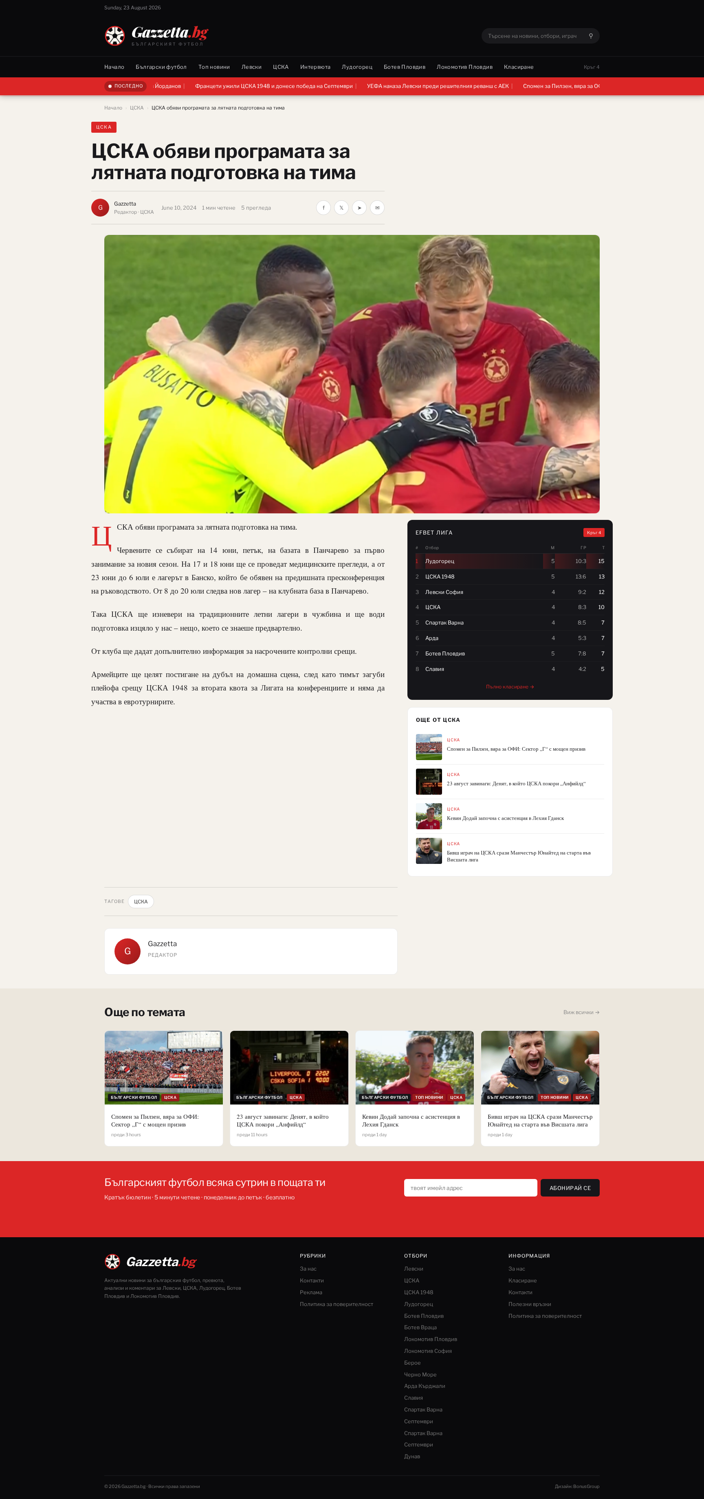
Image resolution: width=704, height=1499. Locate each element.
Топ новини (214, 67)
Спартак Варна (423, 1409)
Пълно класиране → (510, 687)
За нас (308, 1268)
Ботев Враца (420, 1327)
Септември (418, 1421)
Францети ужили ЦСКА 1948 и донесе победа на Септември (211, 86)
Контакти (312, 1280)
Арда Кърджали (424, 1386)
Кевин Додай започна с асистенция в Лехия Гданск (505, 818)
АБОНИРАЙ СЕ (570, 1188)
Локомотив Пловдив (465, 67)
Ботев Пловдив (404, 67)
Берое (412, 1362)
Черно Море (420, 1374)
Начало (114, 67)
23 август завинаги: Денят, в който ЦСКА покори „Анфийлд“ (516, 783)
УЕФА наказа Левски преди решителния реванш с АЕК (375, 86)
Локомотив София (428, 1351)
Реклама (311, 1292)
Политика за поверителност (336, 1304)
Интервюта (315, 67)
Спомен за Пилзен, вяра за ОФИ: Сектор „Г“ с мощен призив (538, 86)
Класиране (519, 67)
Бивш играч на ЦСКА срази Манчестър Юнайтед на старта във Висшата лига (519, 856)
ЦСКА (281, 67)
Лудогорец (357, 67)
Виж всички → (581, 1012)
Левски (252, 67)
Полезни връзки (529, 1304)
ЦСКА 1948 (418, 1292)
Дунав (412, 1456)
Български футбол (161, 67)
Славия (413, 1397)
